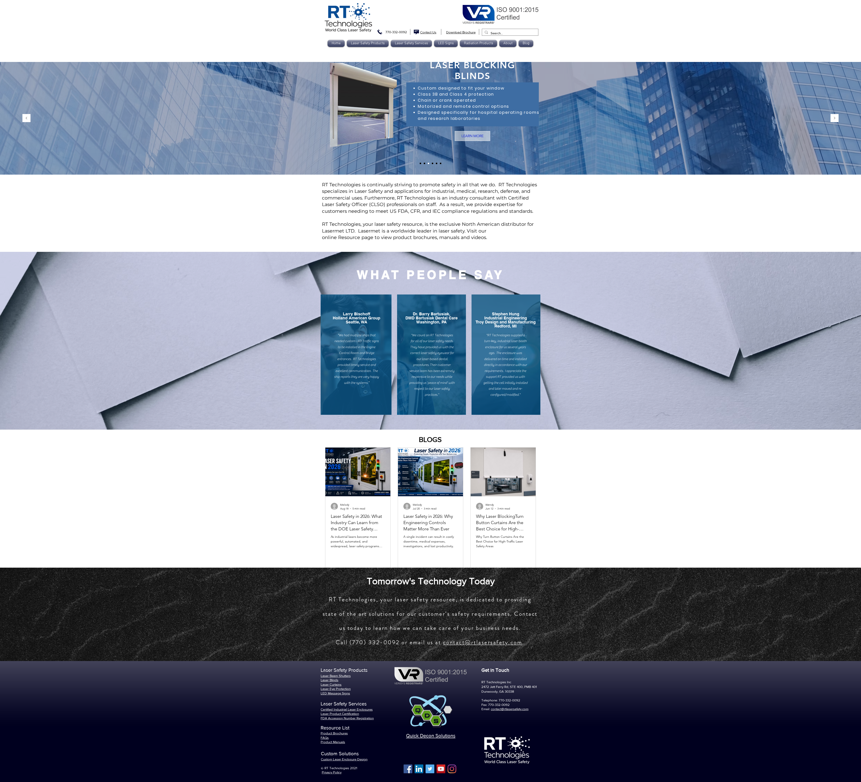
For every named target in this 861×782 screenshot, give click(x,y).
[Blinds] (428, 163)
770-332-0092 (396, 32)
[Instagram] (452, 768)
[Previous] (26, 118)
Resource (349, 237)
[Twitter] (430, 768)
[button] (478, 43)
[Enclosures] (424, 163)
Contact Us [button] (428, 32)
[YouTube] (441, 768)
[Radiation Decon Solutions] (420, 163)
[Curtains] (432, 163)
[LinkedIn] (419, 768)
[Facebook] (408, 768)
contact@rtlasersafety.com (482, 642)
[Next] (835, 118)
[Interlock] (436, 163)
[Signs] (440, 163)
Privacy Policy (331, 772)
